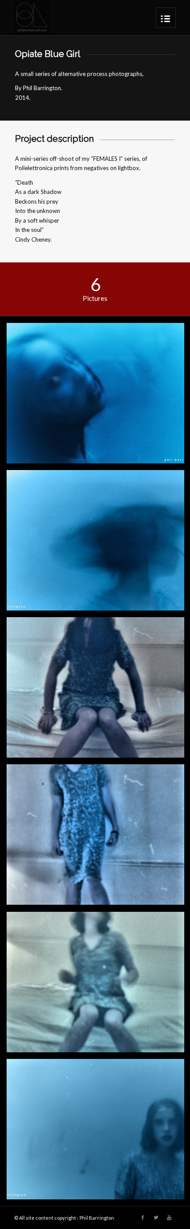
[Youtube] (169, 1217)
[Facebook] (142, 1217)
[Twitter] (156, 1217)
